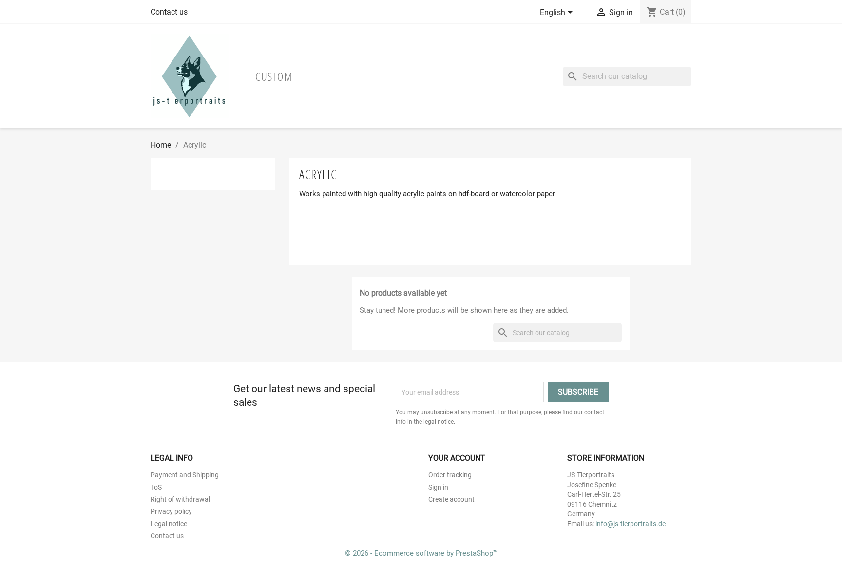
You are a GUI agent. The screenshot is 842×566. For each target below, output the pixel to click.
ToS (156, 487)
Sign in (438, 487)
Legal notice (169, 524)
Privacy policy (171, 511)
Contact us (169, 12)
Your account (456, 458)
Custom (274, 76)
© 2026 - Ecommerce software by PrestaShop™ (421, 553)
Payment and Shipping (185, 475)
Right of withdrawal (180, 499)
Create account (451, 499)
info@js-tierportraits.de (630, 524)
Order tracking (450, 475)
